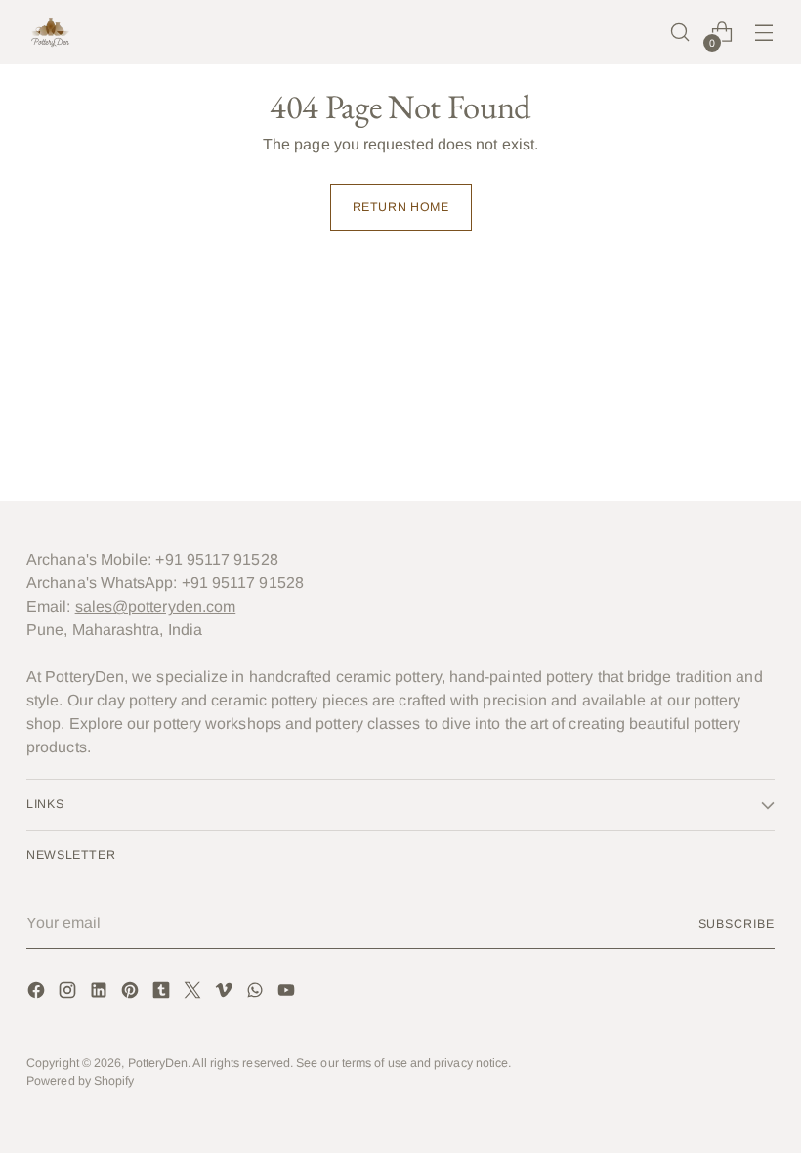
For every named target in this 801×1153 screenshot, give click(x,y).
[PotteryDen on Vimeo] (225, 993)
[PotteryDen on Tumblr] (163, 993)
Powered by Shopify (80, 1081)
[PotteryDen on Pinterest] (132, 993)
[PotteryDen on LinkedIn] (100, 993)
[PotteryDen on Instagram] (69, 993)
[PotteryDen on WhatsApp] (257, 993)
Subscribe (736, 924)
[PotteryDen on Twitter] (194, 993)
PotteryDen (158, 1063)
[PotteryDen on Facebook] (38, 993)
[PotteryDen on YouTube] (288, 993)
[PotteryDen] (50, 32)
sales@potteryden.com (155, 606)
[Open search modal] (680, 33)
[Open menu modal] (764, 33)
